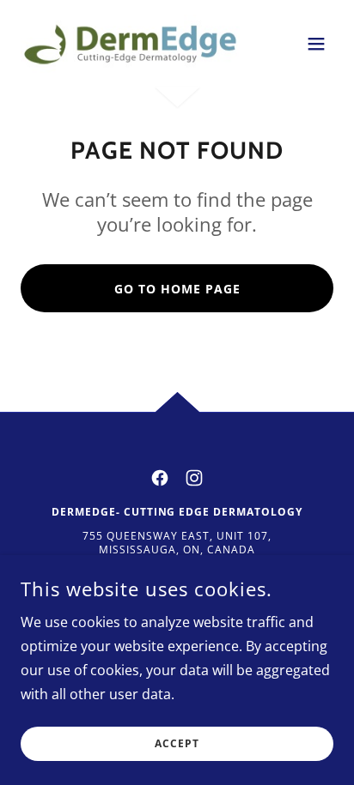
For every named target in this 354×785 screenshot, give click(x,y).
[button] (316, 44)
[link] (130, 44)
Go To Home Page (177, 289)
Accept (177, 744)
